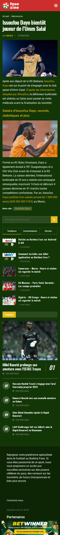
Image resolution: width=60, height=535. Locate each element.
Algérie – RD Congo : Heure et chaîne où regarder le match (37, 298)
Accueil (5, 16)
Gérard (9, 35)
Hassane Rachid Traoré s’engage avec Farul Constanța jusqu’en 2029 (34, 385)
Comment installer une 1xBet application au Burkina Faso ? (34, 255)
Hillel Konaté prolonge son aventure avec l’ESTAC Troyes (21, 366)
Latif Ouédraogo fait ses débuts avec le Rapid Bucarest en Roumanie (32, 428)
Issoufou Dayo (22, 208)
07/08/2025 (23, 35)
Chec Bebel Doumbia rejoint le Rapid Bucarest (30, 414)
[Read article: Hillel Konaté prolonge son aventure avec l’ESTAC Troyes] (30, 340)
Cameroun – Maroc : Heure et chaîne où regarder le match (37, 270)
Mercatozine (17, 16)
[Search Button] (54, 219)
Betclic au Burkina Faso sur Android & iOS (37, 241)
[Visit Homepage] (10, 5)
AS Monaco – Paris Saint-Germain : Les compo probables (36, 284)
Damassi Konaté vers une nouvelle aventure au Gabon (34, 399)
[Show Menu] (56, 5)
